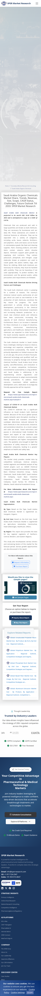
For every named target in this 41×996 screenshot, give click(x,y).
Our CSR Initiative (7, 962)
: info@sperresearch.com (13, 872)
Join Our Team (5, 966)
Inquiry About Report (21, 618)
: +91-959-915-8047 (10, 877)
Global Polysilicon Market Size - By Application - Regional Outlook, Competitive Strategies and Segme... (21, 653)
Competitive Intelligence (9, 908)
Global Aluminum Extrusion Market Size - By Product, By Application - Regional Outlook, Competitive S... (21, 692)
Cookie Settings (18, 992)
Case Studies (5, 976)
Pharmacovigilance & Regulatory (11, 911)
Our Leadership (6, 956)
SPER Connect (5, 935)
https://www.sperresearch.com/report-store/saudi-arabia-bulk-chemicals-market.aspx (20, 494)
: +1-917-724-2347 (9, 874)
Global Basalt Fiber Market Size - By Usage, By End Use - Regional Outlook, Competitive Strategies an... (21, 679)
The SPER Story (6, 949)
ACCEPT (30, 993)
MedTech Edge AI (6, 938)
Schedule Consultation (21, 815)
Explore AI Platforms (19, 821)
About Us (4, 952)
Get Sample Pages (21, 597)
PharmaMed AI (6, 928)
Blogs (3, 980)
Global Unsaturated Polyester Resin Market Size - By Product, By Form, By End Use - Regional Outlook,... (21, 641)
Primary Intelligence (7, 897)
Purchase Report (21, 566)
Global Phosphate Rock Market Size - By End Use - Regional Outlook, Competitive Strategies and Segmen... (21, 666)
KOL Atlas (4, 921)
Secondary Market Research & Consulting (23, 186)
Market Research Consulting (10, 904)
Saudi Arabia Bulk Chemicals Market (19, 213)
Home (7, 186)
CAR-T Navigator (6, 925)
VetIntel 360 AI (6, 931)
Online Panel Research (8, 901)
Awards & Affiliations (7, 959)
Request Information (21, 562)
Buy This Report (21, 623)
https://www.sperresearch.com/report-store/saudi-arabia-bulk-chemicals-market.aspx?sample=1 (20, 397)
